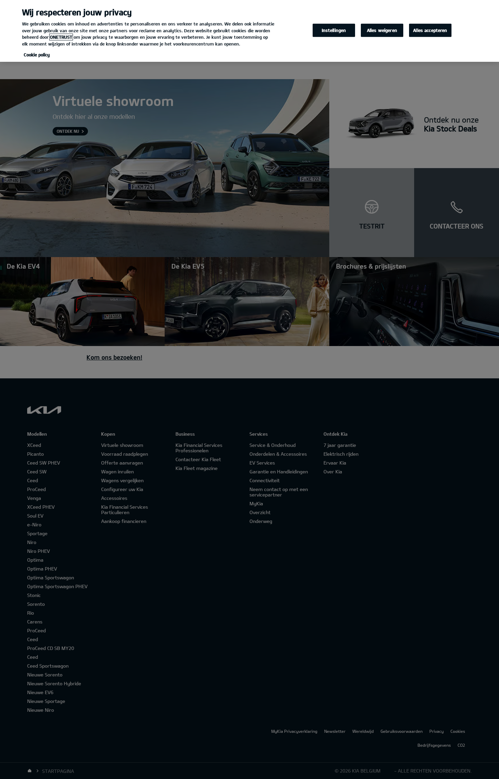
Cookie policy (37, 54)
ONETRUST (61, 37)
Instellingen (334, 30)
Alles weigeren (382, 30)
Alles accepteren (430, 30)
